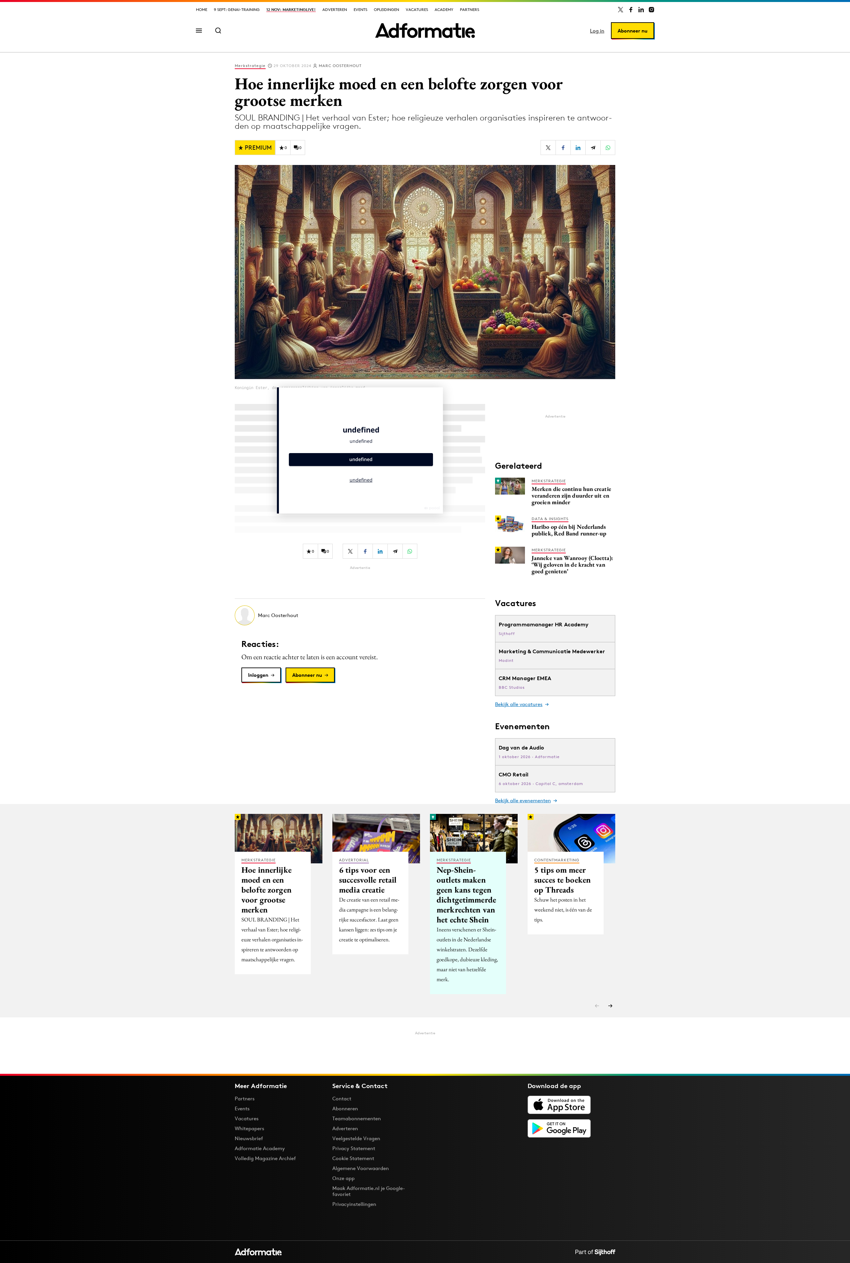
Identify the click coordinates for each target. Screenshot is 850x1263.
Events (360, 9)
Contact (341, 1098)
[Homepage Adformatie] (425, 30)
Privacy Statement (353, 1148)
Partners (469, 9)
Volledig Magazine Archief (265, 1158)
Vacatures (417, 9)
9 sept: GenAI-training (237, 9)
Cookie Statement (353, 1158)
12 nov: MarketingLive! (291, 9)
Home (201, 9)
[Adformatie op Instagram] (651, 9)
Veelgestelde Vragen (356, 1138)
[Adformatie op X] (620, 9)
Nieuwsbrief (249, 1138)
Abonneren (345, 1108)
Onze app (343, 1178)
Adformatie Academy (260, 1148)
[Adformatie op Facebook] (631, 9)
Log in (597, 31)
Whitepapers (249, 1128)
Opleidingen (386, 9)
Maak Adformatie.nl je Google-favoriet (368, 1191)
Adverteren (334, 9)
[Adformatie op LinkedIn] (641, 9)
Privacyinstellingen (354, 1204)
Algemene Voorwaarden (360, 1168)
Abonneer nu (632, 31)
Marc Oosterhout (340, 65)
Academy (444, 9)
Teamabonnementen (356, 1118)
